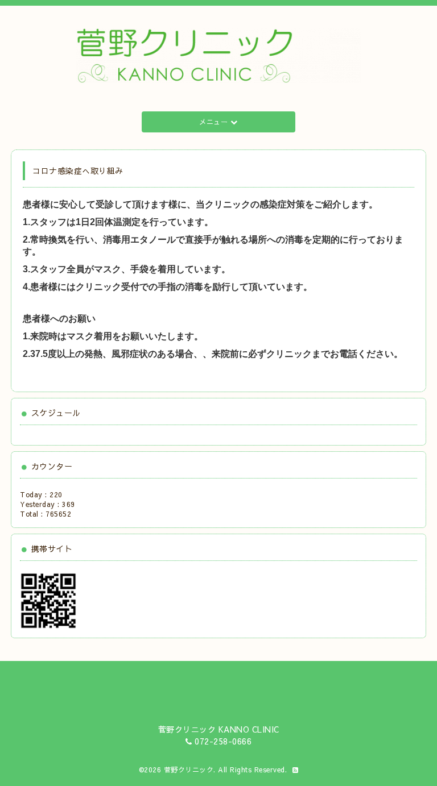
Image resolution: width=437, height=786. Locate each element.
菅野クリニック (189, 769)
